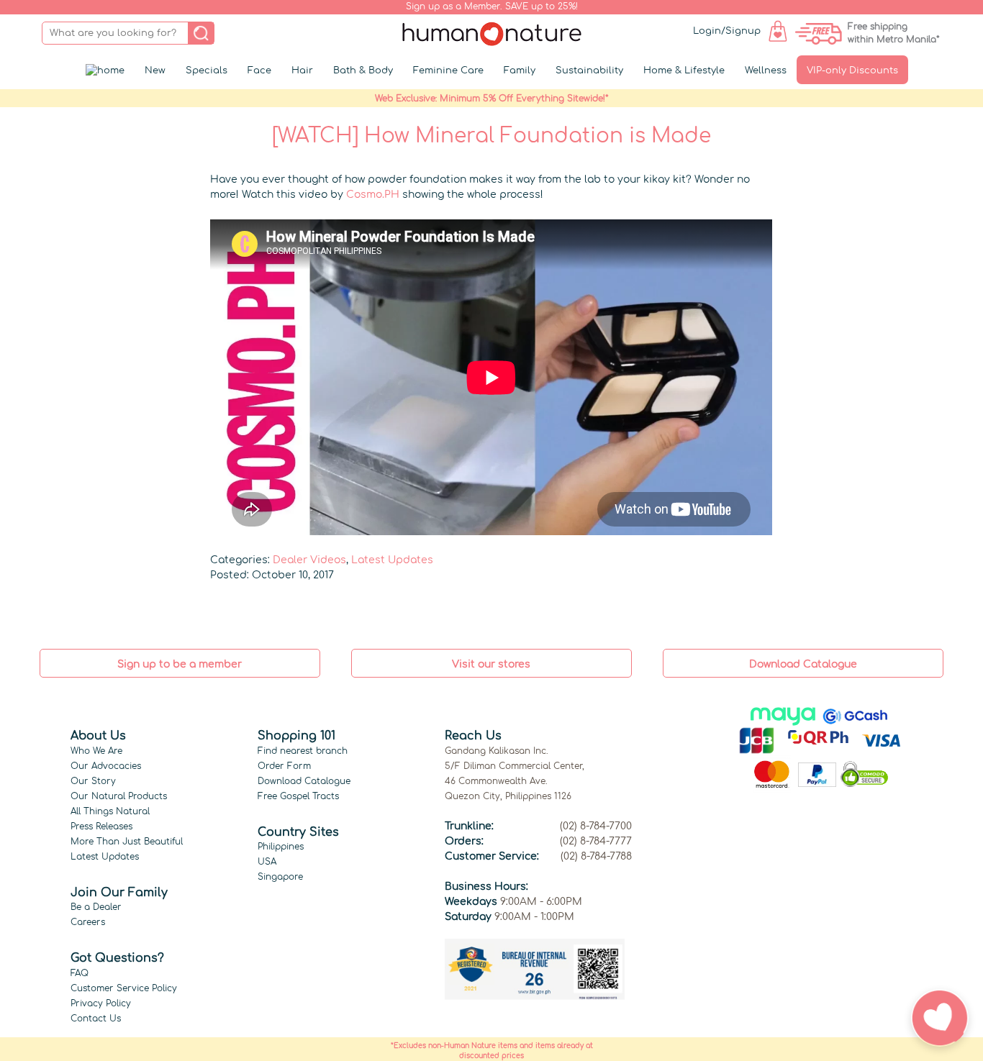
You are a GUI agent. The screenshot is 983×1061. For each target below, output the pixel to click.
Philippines (281, 847)
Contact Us (96, 1019)
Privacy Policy (101, 1003)
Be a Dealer (96, 907)
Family (519, 70)
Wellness (766, 70)
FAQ (80, 973)
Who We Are (96, 751)
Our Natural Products (119, 796)
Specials (206, 70)
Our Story (93, 781)
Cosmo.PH (372, 194)
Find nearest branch (303, 751)
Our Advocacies (106, 766)
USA (267, 862)
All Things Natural (110, 811)
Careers (88, 922)
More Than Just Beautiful (127, 842)
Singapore (280, 877)
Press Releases (101, 826)
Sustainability (589, 70)
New (155, 70)
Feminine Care (448, 70)
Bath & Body (363, 70)
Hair (302, 70)
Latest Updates (392, 560)
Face (259, 70)
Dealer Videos (309, 560)
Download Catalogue (304, 781)
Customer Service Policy (124, 988)
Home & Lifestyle (684, 70)
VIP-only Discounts (852, 70)
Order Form (284, 766)
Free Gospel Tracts (298, 796)
